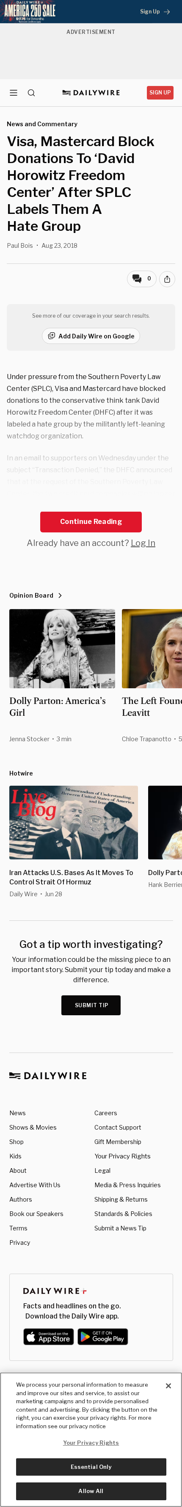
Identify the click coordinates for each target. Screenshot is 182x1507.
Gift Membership (117, 1141)
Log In (143, 543)
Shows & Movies (33, 1127)
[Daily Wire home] (91, 92)
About (18, 1170)
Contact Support (117, 1127)
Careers (105, 1112)
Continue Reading (91, 522)
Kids (15, 1156)
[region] (91, 1439)
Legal (102, 1170)
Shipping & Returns (121, 1199)
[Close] (168, 1386)
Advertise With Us (35, 1184)
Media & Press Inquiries (127, 1184)
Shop (16, 1141)
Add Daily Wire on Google (96, 336)
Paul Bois (20, 245)
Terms (18, 1228)
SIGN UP (160, 92)
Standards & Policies (123, 1213)
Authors (20, 1199)
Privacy (19, 1242)
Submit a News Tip (120, 1228)
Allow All (90, 1491)
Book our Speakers (36, 1213)
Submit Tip (92, 1005)
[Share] (167, 279)
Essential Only (91, 1466)
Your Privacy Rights (122, 1156)
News (17, 1112)
